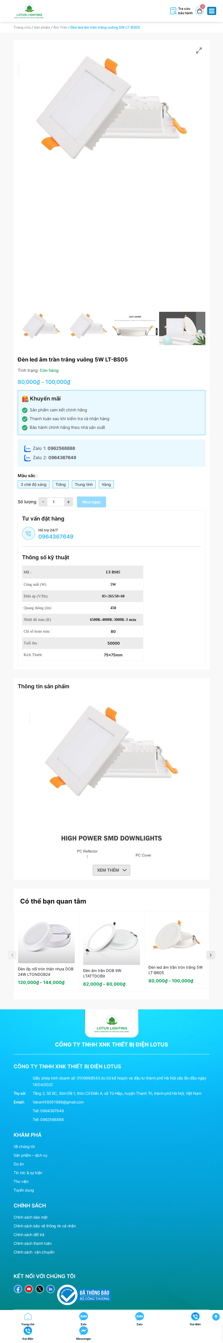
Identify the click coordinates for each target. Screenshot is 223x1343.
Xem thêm (108, 870)
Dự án (19, 1164)
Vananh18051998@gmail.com (58, 1102)
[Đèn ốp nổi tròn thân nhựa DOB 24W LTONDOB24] (46, 939)
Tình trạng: (28, 370)
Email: (19, 1102)
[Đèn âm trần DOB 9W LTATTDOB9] (111, 940)
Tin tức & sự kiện (28, 1172)
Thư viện (21, 1181)
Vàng (106, 484)
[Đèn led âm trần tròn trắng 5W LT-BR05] (176, 938)
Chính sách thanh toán (33, 1243)
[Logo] (111, 1023)
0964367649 (52, 1110)
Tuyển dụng (24, 1190)
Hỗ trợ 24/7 (55, 534)
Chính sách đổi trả (29, 1234)
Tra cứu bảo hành (185, 11)
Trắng (60, 484)
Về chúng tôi (24, 1146)
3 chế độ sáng (34, 484)
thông (51, 1226)
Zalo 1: (54, 448)
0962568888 (52, 1119)
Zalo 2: (54, 457)
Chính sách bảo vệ (29, 1226)
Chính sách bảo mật (31, 1217)
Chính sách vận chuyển (34, 1252)
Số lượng (27, 501)
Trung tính (84, 484)
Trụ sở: (20, 1093)
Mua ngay (91, 501)
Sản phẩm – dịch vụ (30, 1155)
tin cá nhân (66, 1226)
